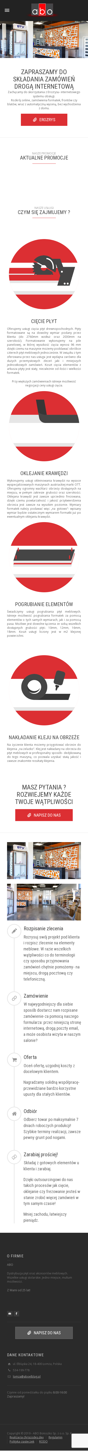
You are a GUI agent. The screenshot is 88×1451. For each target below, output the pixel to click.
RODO (43, 1442)
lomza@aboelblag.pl (27, 1376)
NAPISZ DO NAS (47, 815)
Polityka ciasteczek (22, 1442)
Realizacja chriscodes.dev (27, 1437)
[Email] (10, 1313)
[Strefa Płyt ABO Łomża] (42, 10)
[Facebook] (16, 1313)
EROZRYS (47, 119)
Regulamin (55, 1437)
